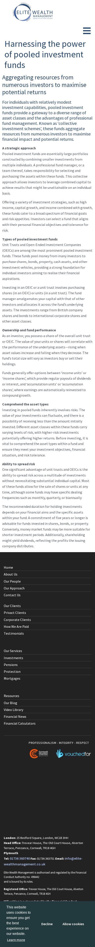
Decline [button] (47, 924)
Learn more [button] (16, 940)
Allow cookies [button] (73, 924)
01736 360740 (20, 858)
